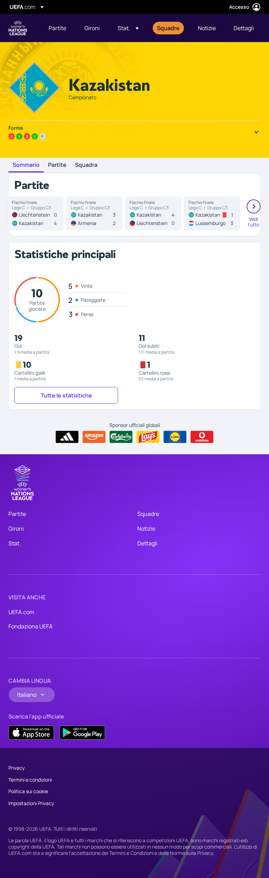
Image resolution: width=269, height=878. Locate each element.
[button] (128, 28)
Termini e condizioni (30, 779)
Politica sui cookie (28, 791)
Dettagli (147, 543)
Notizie (146, 528)
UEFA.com (21, 612)
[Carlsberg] (121, 437)
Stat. (14, 543)
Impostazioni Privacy (31, 803)
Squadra (86, 165)
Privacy (16, 767)
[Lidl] (175, 437)
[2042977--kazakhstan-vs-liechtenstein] (153, 213)
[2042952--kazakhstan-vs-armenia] (94, 213)
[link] (57, 28)
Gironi (16, 528)
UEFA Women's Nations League (17, 28)
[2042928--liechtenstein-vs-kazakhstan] (35, 213)
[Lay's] (148, 437)
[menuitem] (57, 28)
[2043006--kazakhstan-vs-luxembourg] (212, 213)
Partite (57, 165)
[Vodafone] (202, 437)
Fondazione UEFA (30, 626)
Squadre (148, 514)
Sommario (26, 165)
